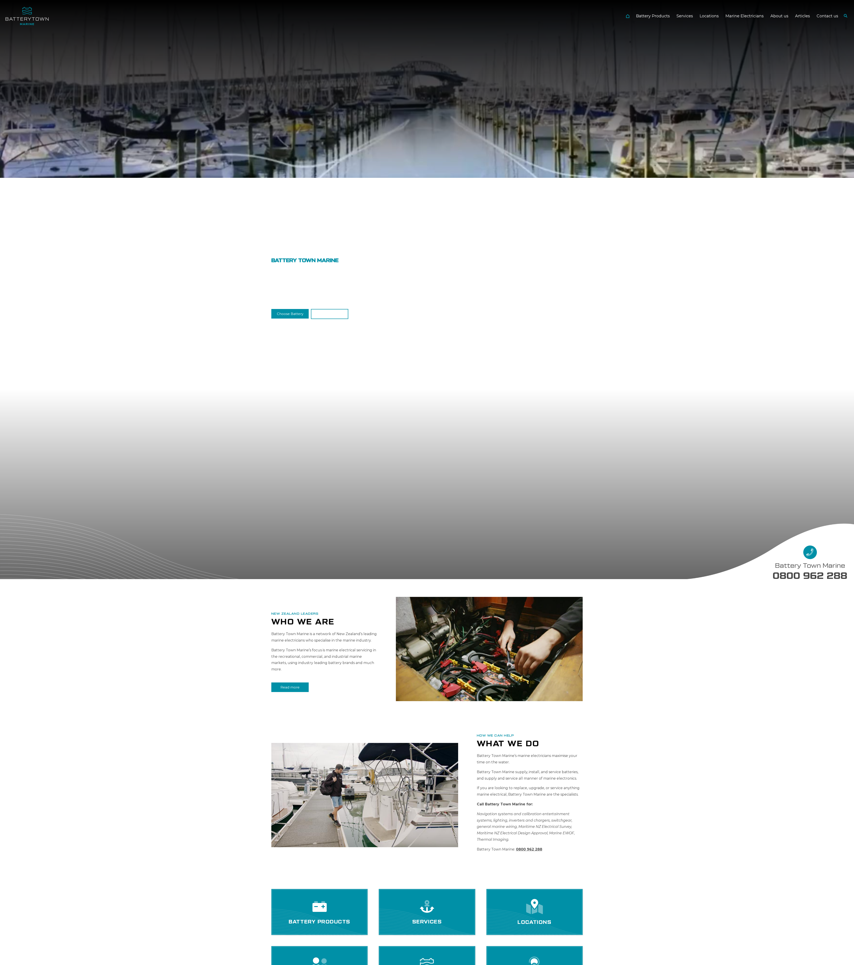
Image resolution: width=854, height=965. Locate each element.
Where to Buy (330, 314)
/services (427, 912)
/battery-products (319, 912)
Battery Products (653, 16)
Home (628, 16)
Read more (290, 687)
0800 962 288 (810, 576)
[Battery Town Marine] (26, 16)
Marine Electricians (744, 16)
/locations (534, 912)
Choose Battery (290, 314)
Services (685, 16)
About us (779, 16)
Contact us (827, 16)
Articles (802, 16)
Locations (709, 16)
